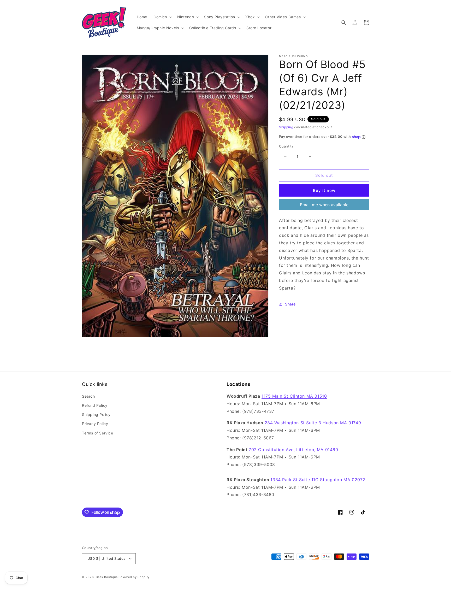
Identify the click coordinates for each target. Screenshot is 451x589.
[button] (162, 16)
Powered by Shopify (134, 577)
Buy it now (324, 190)
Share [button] (290, 304)
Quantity (286, 146)
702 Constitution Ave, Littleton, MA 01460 (293, 449)
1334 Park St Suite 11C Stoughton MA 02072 (317, 479)
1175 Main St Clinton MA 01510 (294, 396)
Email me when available (324, 204)
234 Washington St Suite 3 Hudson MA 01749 (313, 423)
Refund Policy (95, 405)
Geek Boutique (107, 577)
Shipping (286, 127)
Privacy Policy (95, 424)
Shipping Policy (96, 415)
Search (88, 396)
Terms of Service (97, 433)
